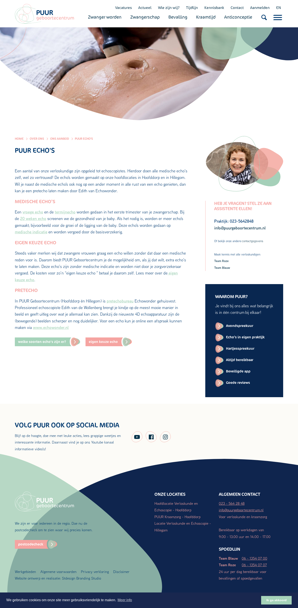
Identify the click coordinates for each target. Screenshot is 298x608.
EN (278, 7)
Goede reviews (238, 382)
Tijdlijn (192, 7)
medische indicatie (31, 232)
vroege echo (32, 212)
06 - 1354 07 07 (254, 565)
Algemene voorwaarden (58, 571)
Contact (237, 7)
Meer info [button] (125, 600)
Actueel (144, 7)
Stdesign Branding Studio (81, 578)
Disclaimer (121, 571)
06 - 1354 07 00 (254, 558)
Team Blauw (222, 268)
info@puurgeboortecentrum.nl (241, 510)
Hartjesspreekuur (240, 348)
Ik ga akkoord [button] (276, 600)
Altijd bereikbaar (239, 360)
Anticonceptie (238, 17)
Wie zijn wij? (169, 7)
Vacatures (123, 7)
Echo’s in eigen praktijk (245, 337)
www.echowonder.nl (51, 327)
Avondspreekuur (239, 325)
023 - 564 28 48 (232, 503)
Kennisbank (214, 7)
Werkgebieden (25, 571)
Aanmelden (260, 7)
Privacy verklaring (95, 571)
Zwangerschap (145, 17)
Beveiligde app (238, 371)
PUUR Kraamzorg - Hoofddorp (177, 516)
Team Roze (221, 261)
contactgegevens (252, 241)
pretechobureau (120, 301)
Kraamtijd (206, 17)
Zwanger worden (105, 17)
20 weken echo (33, 218)
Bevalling (177, 17)
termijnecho (65, 212)
